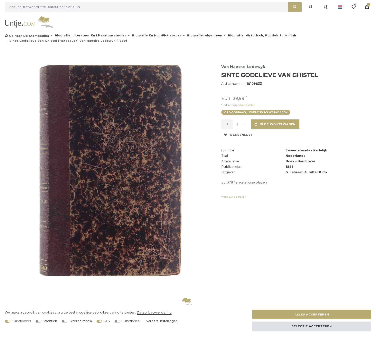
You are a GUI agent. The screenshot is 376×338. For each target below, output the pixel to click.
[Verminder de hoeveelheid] (244, 124)
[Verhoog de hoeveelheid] (237, 124)
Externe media (80, 321)
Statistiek (50, 321)
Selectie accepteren (312, 326)
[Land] (340, 7)
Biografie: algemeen (204, 35)
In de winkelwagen (278, 124)
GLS (107, 321)
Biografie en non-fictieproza (156, 35)
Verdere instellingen (162, 321)
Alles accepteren (312, 314)
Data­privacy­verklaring (154, 312)
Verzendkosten (246, 104)
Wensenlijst (241, 134)
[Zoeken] (295, 7)
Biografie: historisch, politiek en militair (262, 35)
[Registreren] (326, 7)
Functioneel (21, 321)
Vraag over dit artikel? (233, 196)
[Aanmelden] (311, 7)
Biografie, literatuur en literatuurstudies (90, 35)
